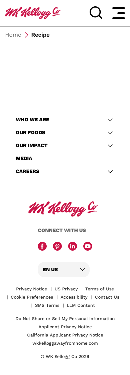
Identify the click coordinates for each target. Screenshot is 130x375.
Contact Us (107, 297)
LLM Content (81, 305)
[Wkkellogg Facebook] (42, 247)
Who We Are (33, 119)
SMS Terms (47, 305)
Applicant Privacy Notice (65, 326)
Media (24, 158)
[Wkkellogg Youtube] (87, 247)
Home (13, 34)
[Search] (96, 12)
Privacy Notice (31, 288)
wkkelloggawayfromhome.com (65, 343)
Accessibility (74, 297)
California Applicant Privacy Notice (65, 334)
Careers (28, 171)
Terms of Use (99, 288)
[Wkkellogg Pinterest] (57, 247)
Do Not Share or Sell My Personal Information (65, 318)
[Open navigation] (118, 13)
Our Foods (30, 132)
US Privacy (66, 288)
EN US (50, 269)
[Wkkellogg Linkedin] (72, 247)
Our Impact (32, 145)
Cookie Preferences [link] (32, 297)
